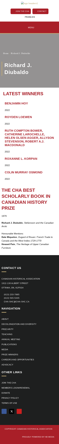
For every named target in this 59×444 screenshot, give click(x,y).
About (5, 319)
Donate (6, 393)
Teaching (7, 334)
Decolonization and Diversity (19, 324)
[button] (11, 298)
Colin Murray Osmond (23, 172)
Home (6, 53)
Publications (9, 344)
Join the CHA (9, 383)
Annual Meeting (11, 339)
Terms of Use (9, 403)
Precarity (8, 329)
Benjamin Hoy (16, 103)
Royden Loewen (18, 117)
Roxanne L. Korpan (21, 158)
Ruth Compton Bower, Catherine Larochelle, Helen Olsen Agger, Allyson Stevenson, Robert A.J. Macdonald (29, 138)
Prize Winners (10, 355)
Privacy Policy (10, 398)
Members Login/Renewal (16, 388)
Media (5, 349)
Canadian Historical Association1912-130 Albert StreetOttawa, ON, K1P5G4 (21, 283)
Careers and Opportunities (18, 360)
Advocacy (7, 365)
